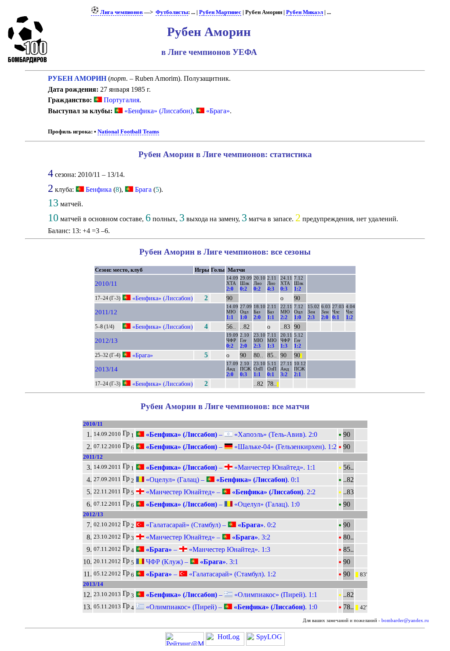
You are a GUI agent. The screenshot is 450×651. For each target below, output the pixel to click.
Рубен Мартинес (220, 12)
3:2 (283, 374)
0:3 (283, 289)
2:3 (311, 317)
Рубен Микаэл (304, 12)
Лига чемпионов (121, 12)
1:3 (270, 346)
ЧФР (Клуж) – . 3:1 (191, 561)
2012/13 (106, 340)
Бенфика (99, 189)
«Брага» (217, 111)
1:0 (243, 317)
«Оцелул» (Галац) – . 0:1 (222, 479)
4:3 (270, 289)
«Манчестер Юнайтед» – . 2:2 (230, 492)
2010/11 (106, 283)
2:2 (283, 317)
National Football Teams (128, 132)
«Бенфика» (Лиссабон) (157, 111)
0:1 (335, 317)
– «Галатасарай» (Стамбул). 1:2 (210, 574)
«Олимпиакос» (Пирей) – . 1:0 (230, 607)
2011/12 (106, 312)
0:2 (243, 289)
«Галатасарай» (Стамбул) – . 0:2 (210, 525)
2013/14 (106, 369)
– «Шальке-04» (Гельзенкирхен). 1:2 (240, 446)
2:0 (229, 289)
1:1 (229, 317)
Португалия (120, 100)
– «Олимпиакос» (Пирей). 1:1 (230, 594)
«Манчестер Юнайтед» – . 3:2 (207, 537)
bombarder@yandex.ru (405, 620)
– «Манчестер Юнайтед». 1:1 (230, 467)
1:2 (297, 289)
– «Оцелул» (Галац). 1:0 (222, 504)
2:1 (297, 374)
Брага (143, 189)
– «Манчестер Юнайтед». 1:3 (207, 549)
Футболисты (172, 12)
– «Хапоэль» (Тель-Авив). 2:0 (230, 434)
